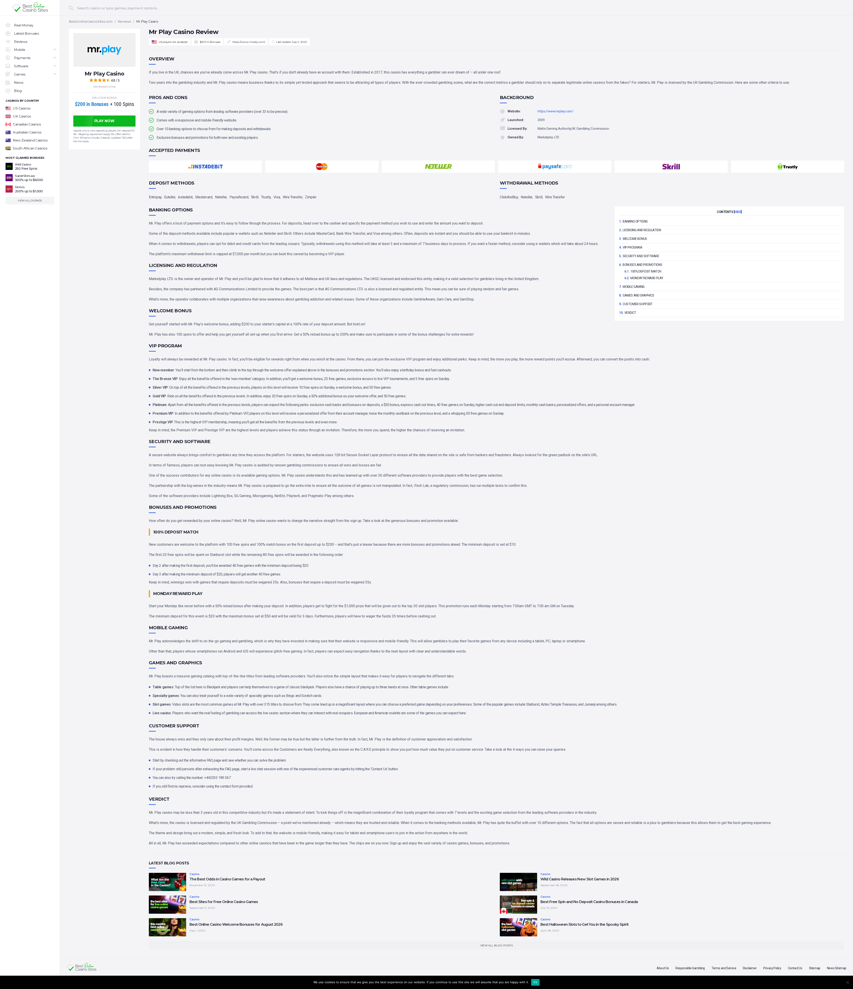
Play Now (391, 82)
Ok (535, 982)
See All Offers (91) (426, 143)
